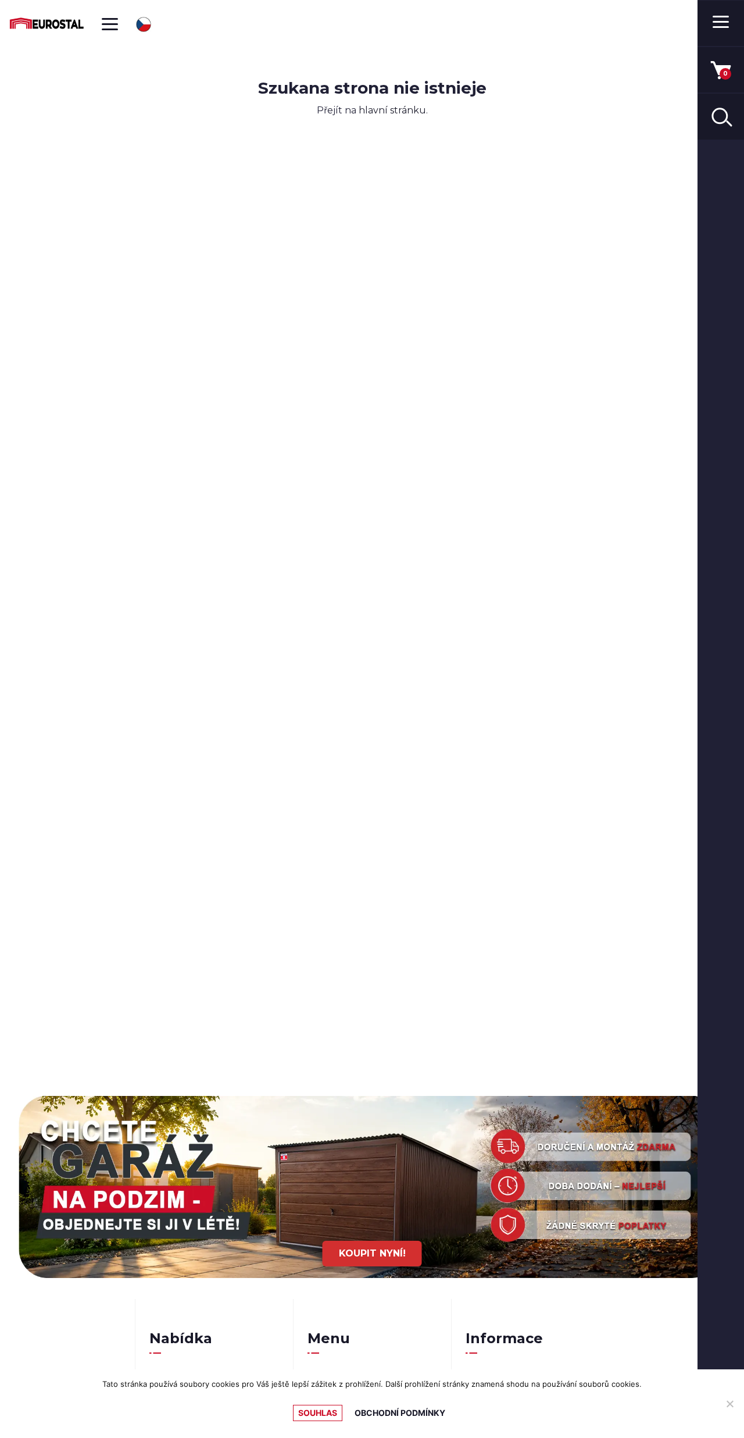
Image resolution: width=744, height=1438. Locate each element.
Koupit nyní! (372, 1253)
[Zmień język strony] (143, 24)
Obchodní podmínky (400, 1413)
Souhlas (317, 1413)
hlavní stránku (392, 110)
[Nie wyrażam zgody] (729, 1403)
